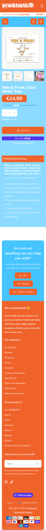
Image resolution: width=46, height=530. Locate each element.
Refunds (8, 435)
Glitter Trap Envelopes (14, 383)
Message (25, 283)
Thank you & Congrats (14, 373)
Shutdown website (25, 292)
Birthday (8, 352)
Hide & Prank (10, 378)
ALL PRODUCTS (12, 409)
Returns (8, 430)
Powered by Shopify (23, 512)
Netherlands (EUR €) (29, 503)
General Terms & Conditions (17, 445)
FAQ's (7, 420)
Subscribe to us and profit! (19, 454)
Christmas (9, 357)
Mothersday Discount (14, 393)
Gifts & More (10, 388)
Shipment (8, 425)
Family (7, 362)
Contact (8, 440)
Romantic (8, 368)
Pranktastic (31, 508)
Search (7, 415)
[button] (7, 76)
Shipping (16, 105)
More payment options (23, 142)
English (10, 503)
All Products (10, 347)
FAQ (25, 275)
